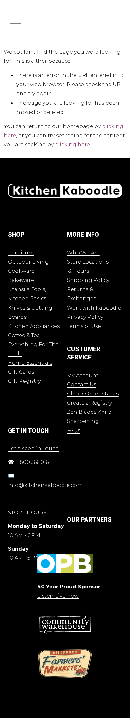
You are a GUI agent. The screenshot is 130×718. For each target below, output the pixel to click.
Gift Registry (24, 381)
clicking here (72, 144)
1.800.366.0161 (33, 462)
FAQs (73, 430)
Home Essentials (30, 362)
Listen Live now (58, 595)
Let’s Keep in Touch (33, 448)
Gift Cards (21, 372)
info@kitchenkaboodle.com (45, 485)
